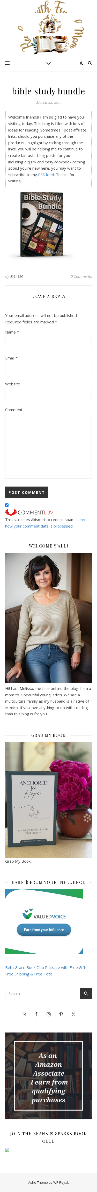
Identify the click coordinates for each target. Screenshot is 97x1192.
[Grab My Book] (48, 800)
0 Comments (81, 276)
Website (12, 383)
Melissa (17, 276)
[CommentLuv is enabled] (48, 512)
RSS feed (46, 174)
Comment (14, 409)
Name (12, 332)
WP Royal (60, 1182)
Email (11, 358)
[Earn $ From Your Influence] (48, 921)
